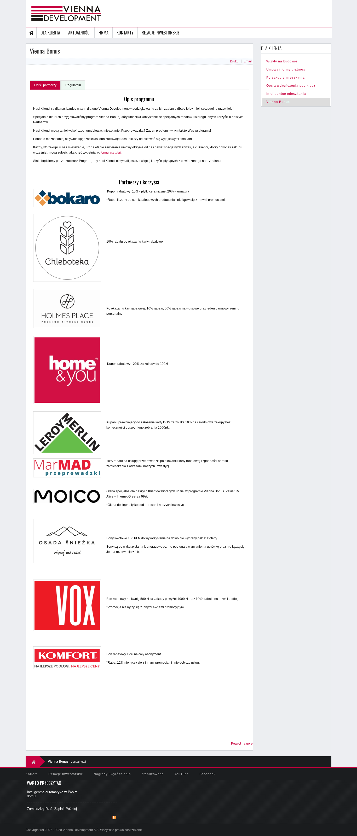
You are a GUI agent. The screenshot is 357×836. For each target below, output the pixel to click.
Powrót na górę (242, 743)
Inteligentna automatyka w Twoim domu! (52, 794)
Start (35, 761)
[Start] (31, 32)
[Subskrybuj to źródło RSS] (114, 817)
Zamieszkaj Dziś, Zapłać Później (52, 809)
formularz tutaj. (111, 152)
